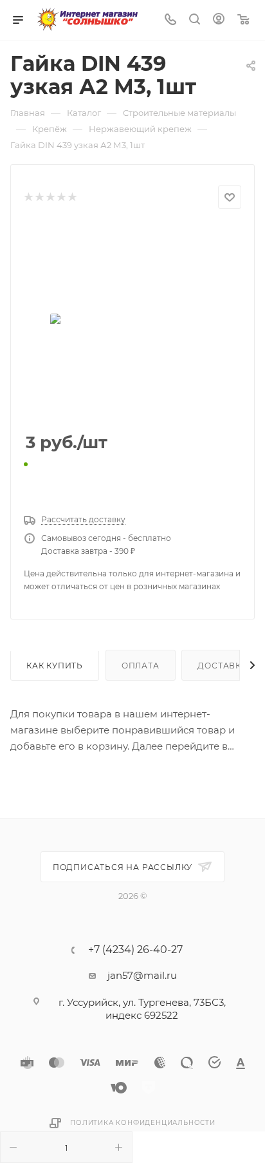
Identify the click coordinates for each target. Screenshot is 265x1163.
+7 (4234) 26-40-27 (135, 950)
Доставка (222, 665)
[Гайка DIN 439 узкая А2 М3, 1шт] (132, 321)
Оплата (141, 665)
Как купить (54, 665)
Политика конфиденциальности (142, 1123)
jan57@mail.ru (142, 975)
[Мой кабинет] (218, 20)
